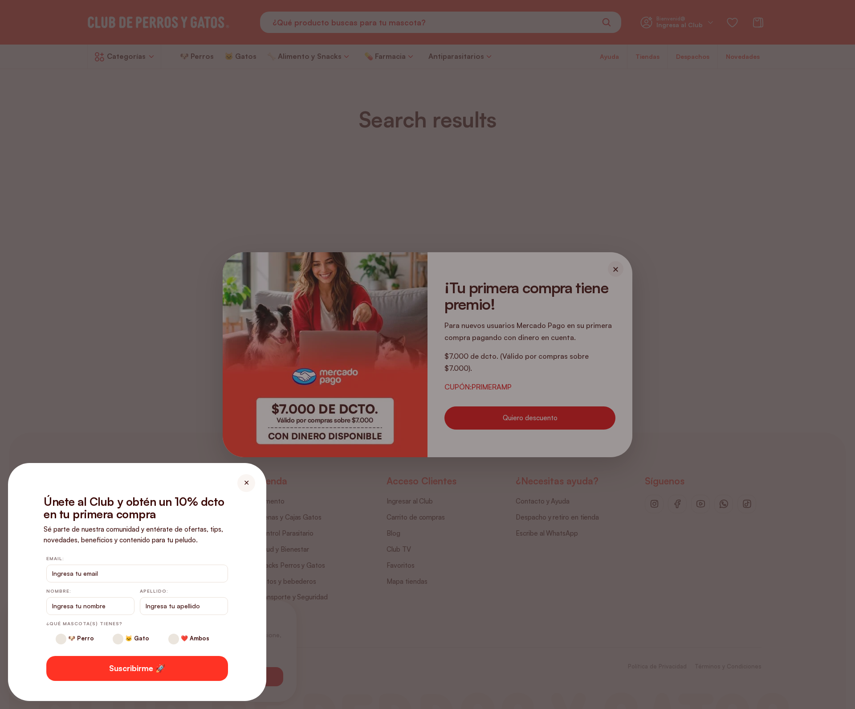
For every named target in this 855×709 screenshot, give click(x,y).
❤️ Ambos (194, 638)
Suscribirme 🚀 (137, 668)
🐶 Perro (80, 638)
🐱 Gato (136, 638)
